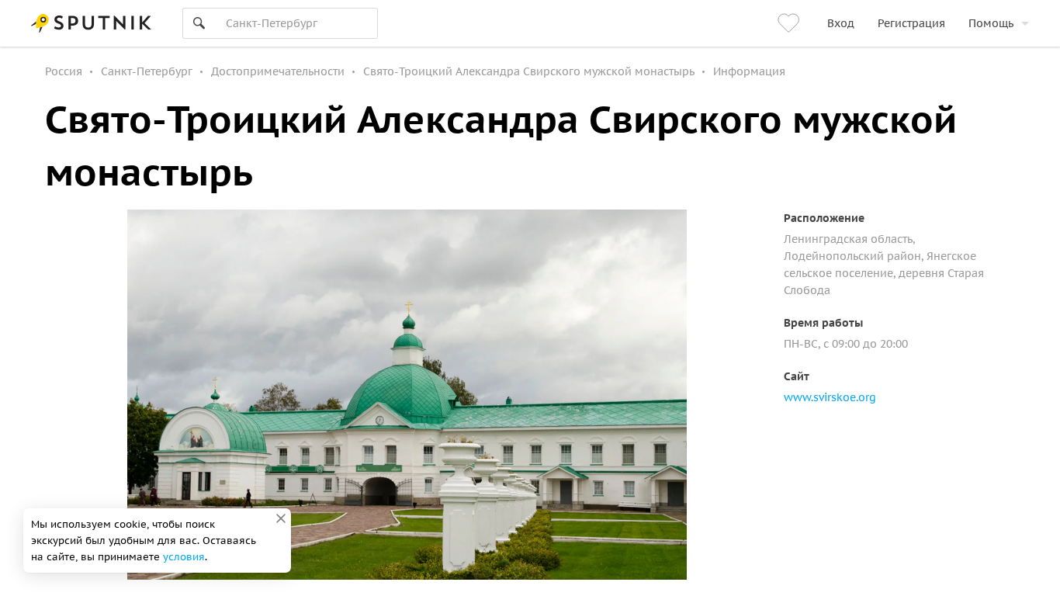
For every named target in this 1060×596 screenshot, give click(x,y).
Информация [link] (749, 71)
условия (184, 556)
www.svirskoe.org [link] (830, 397)
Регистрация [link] (911, 23)
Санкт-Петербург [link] (146, 71)
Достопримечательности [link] (278, 71)
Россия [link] (63, 71)
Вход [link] (840, 23)
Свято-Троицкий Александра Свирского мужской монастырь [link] (529, 71)
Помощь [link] (990, 23)
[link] (791, 23)
